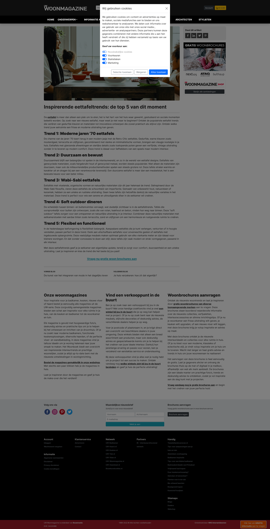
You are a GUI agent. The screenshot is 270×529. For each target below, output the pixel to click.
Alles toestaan (158, 72)
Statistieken (114, 59)
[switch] (104, 55)
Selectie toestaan (122, 72)
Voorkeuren (114, 55)
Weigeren (141, 72)
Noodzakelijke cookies (120, 51)
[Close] (166, 8)
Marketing (113, 62)
